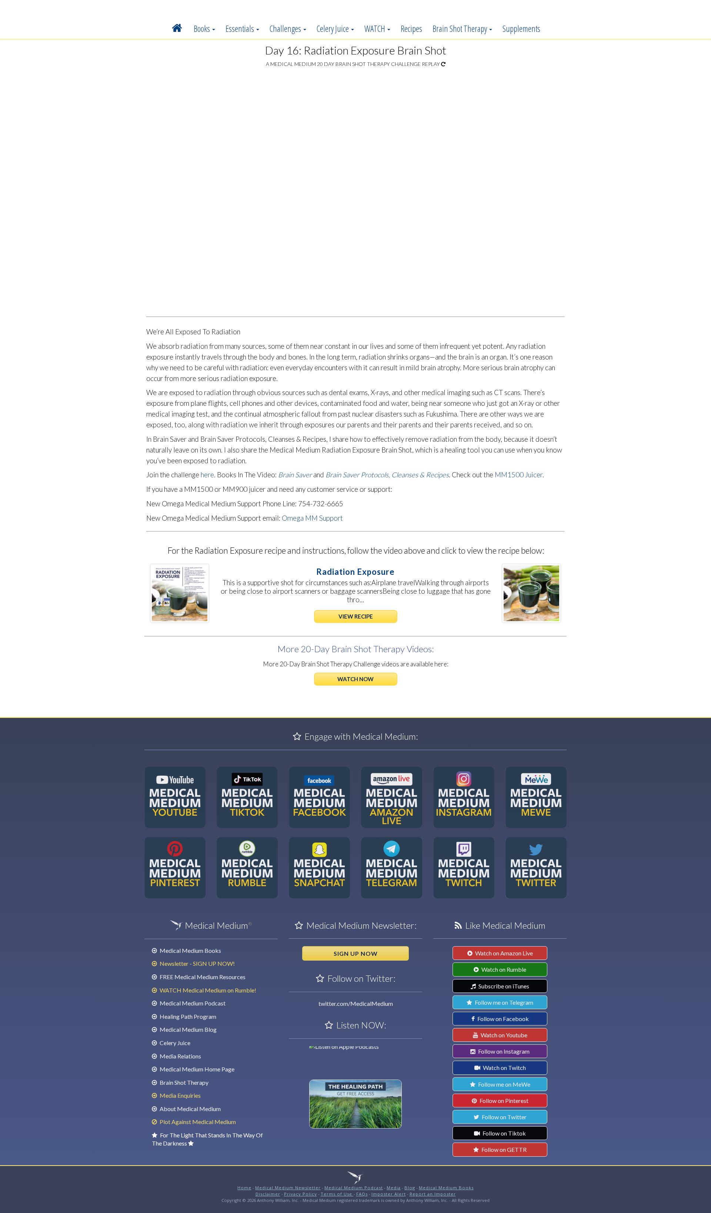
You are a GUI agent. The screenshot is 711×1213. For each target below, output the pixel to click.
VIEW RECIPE (355, 616)
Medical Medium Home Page (196, 1069)
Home (244, 1187)
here (207, 475)
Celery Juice (333, 28)
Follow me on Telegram (503, 1002)
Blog (409, 1187)
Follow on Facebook (502, 1018)
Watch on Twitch (504, 1067)
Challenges (286, 28)
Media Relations (179, 1056)
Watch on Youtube (503, 1034)
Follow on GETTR (503, 1149)
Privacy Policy (300, 1194)
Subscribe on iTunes (503, 986)
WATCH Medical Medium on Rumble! (207, 990)
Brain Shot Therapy (460, 28)
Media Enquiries (179, 1095)
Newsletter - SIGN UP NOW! (196, 963)
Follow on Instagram (503, 1051)
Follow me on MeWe (503, 1084)
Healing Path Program (187, 1016)
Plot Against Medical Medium (197, 1121)
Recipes (411, 28)
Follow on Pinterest (503, 1100)
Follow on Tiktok (503, 1133)
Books (202, 28)
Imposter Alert (388, 1194)
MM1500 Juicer (519, 475)
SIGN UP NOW (356, 953)
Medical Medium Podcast (192, 1003)
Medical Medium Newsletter (288, 1187)
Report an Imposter (433, 1194)
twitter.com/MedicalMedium (355, 1003)
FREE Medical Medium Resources (202, 976)
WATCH (375, 28)
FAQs (362, 1194)
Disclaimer (268, 1194)
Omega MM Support (312, 518)
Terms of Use (337, 1194)
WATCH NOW (355, 679)
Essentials (241, 28)
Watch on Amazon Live (503, 953)
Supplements (521, 28)
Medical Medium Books (189, 950)
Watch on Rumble (503, 969)
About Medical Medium (189, 1108)
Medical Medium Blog (187, 1029)
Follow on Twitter (504, 1116)
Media (394, 1187)
